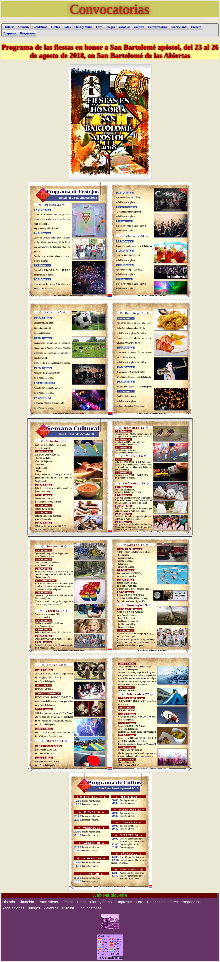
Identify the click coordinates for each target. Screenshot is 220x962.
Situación (26, 902)
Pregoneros (27, 33)
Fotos (67, 27)
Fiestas (55, 27)
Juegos (110, 27)
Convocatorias (157, 27)
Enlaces (196, 27)
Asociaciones (178, 27)
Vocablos (124, 27)
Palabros (51, 908)
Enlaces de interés (162, 902)
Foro (99, 27)
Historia (8, 27)
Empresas (9, 33)
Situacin (23, 27)
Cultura (139, 27)
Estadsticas (39, 27)
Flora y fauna (83, 27)
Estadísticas (48, 902)
